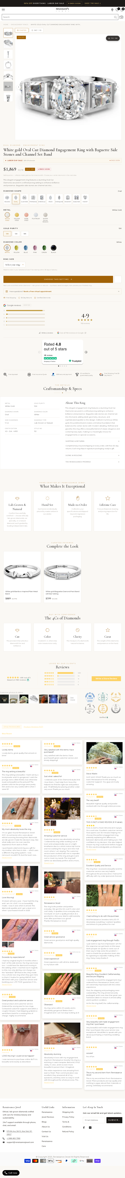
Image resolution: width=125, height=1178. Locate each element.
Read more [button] (49, 863)
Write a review (47, 333)
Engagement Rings (19, 24)
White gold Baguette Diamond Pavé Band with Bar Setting (62, 592)
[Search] (60, 17)
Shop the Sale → (93, 3)
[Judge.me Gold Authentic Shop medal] (116, 697)
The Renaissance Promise (78, 462)
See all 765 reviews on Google (72, 333)
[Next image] (118, 87)
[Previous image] (18, 87)
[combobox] (57, 17)
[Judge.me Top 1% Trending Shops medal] (103, 709)
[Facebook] (83, 1127)
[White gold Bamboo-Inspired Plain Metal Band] (22, 570)
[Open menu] (3, 10)
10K (7, 234)
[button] (49, 673)
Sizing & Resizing (74, 455)
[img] (18, 677)
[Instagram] (90, 1127)
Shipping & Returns (75, 441)
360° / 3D (37, 30)
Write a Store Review (106, 678)
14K (16, 234)
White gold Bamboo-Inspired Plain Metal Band (21, 592)
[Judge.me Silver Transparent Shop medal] (90, 709)
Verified (102, 717)
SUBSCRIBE (115, 1120)
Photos (23, 30)
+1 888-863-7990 (13, 1138)
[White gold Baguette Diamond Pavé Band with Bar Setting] (62, 570)
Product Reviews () (33, 727)
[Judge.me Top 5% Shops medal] (116, 709)
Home (5, 24)
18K (25, 234)
